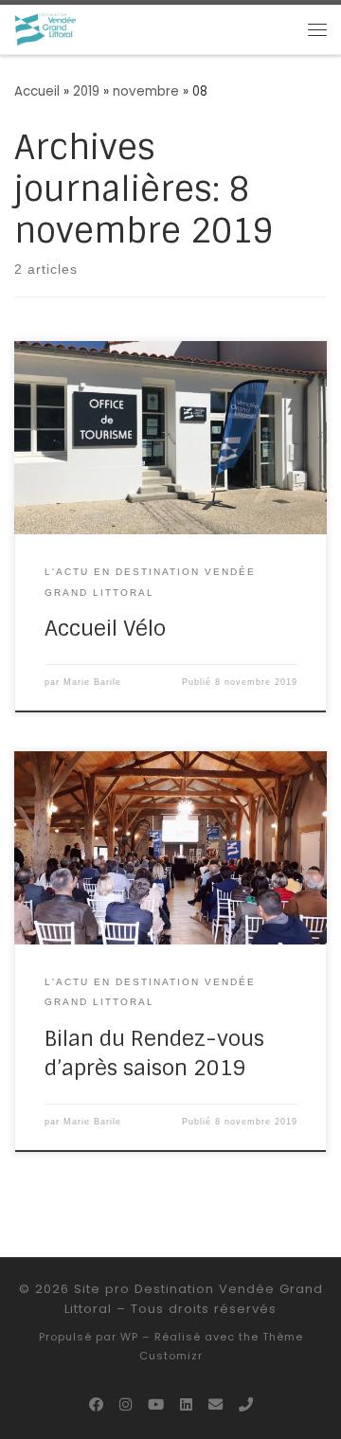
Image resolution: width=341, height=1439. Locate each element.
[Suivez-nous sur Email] (215, 1405)
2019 (86, 91)
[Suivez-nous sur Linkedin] (186, 1405)
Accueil (37, 91)
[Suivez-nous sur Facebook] (96, 1405)
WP (129, 1336)
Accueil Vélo (105, 628)
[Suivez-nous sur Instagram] (125, 1405)
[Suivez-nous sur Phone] (246, 1405)
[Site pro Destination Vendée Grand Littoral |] (46, 28)
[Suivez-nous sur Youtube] (156, 1405)
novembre (146, 91)
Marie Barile (92, 682)
